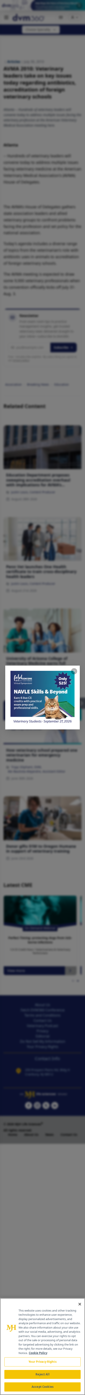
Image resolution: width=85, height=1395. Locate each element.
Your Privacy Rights (42, 1362)
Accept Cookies (42, 1387)
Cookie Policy (38, 1353)
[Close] (80, 1304)
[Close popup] (74, 671)
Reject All (42, 1374)
